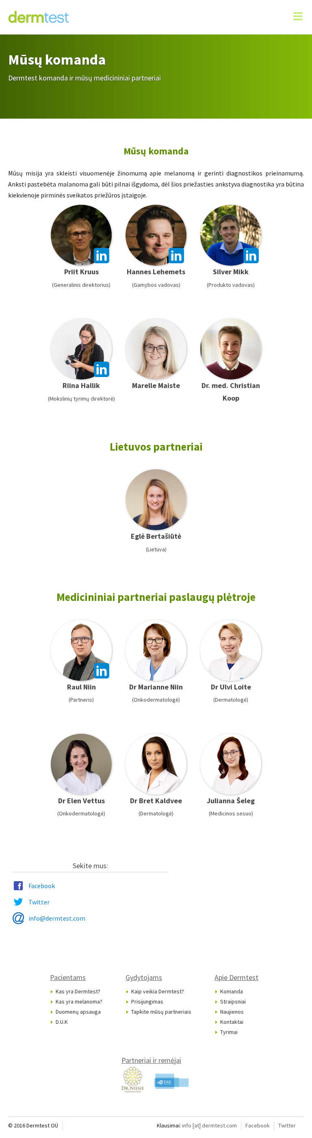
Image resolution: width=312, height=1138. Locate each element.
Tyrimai (229, 1032)
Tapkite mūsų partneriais (161, 1011)
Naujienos (232, 1011)
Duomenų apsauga (78, 1011)
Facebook (41, 886)
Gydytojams (144, 977)
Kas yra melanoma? (79, 1001)
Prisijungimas (147, 1001)
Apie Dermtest (236, 977)
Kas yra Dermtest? (78, 991)
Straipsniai (233, 1001)
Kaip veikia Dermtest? (157, 991)
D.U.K (62, 1021)
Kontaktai (231, 1021)
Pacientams (68, 977)
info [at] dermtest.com (209, 1125)
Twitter (39, 902)
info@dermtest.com (56, 918)
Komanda (231, 991)
